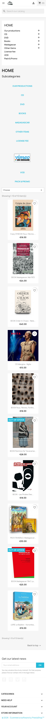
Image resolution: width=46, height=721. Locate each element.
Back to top (34, 645)
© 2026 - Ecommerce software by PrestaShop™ (23, 717)
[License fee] (22, 137)
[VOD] (22, 158)
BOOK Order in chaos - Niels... (23, 321)
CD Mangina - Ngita (23, 364)
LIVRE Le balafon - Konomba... (23, 625)
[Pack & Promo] (22, 178)
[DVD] (22, 101)
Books (7, 41)
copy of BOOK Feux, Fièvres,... (23, 234)
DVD (6, 37)
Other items (10, 48)
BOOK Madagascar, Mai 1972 (23, 277)
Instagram (24, 680)
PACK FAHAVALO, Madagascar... (23, 538)
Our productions (12, 30)
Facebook (4, 680)
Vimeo (18, 680)
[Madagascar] (22, 119)
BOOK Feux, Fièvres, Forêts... (23, 407)
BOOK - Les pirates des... (23, 494)
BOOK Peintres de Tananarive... (23, 451)
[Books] (22, 110)
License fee (9, 51)
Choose (23, 190)
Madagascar (10, 44)
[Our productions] (22, 83)
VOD (6, 55)
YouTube (11, 680)
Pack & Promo (10, 58)
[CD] (22, 92)
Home (8, 25)
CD (5, 34)
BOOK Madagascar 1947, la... (23, 581)
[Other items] (22, 128)
